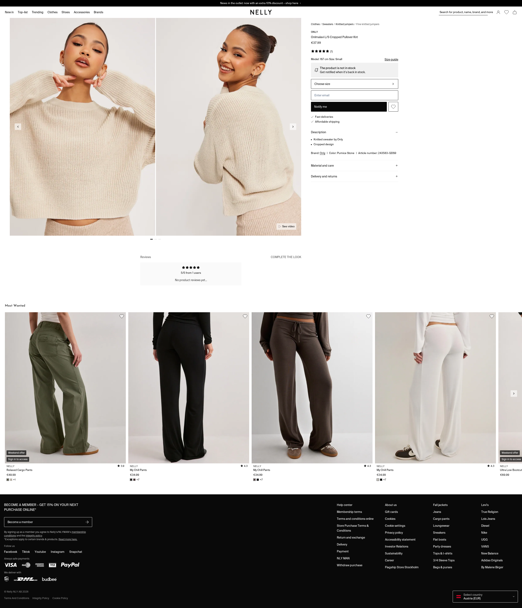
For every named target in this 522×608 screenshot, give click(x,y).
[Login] (498, 12)
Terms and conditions (16, 598)
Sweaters (327, 24)
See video (288, 226)
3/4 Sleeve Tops (444, 560)
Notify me (320, 107)
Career (389, 560)
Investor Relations (396, 546)
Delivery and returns (324, 176)
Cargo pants (441, 519)
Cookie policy (60, 598)
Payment (343, 551)
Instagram (57, 552)
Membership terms (349, 512)
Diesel (485, 526)
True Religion (489, 512)
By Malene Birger (492, 567)
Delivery (342, 544)
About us (391, 505)
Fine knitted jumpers (367, 24)
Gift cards (391, 512)
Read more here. (68, 539)
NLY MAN (343, 558)
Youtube (40, 552)
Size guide (391, 59)
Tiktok (26, 552)
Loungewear (441, 526)
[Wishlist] (506, 12)
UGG (484, 539)
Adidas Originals (492, 560)
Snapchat (75, 552)
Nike (484, 532)
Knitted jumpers (345, 24)
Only (314, 31)
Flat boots (439, 539)
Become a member (20, 522)
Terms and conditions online (355, 519)
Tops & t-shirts (442, 553)
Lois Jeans (488, 519)
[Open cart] (514, 12)
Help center (344, 505)
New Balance (489, 553)
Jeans (437, 512)
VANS (485, 546)
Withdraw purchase (349, 565)
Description (318, 132)
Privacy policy (394, 532)
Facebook (10, 552)
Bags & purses (442, 567)
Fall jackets (440, 505)
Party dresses (442, 546)
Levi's (485, 505)
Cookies (390, 519)
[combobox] (354, 84)
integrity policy (34, 535)
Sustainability (394, 553)
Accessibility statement (400, 539)
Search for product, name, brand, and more (464, 12)
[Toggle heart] (393, 106)
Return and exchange (351, 537)
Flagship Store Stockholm (402, 567)
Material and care (322, 165)
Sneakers (439, 532)
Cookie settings (395, 526)
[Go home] (261, 12)
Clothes (315, 24)
